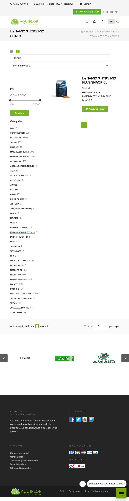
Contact (87, 4)
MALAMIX (14, 218)
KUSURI (13, 213)
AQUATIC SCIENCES (19, 175)
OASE (116, 31)
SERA (12, 241)
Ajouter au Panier (96, 109)
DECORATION (16, 137)
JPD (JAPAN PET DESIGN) (21, 208)
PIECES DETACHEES (19, 260)
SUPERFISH (15, 246)
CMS (61, 491)
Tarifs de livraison (18, 464)
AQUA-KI (14, 171)
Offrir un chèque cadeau (21, 468)
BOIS (12, 128)
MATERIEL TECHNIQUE (20, 156)
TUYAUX (13, 303)
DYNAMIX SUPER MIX (19, 237)
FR (111, 21)
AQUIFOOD (15, 180)
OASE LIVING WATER (91, 92)
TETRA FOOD (15, 251)
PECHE (13, 256)
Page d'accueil (87, 31)
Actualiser (19, 113)
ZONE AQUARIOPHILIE (19, 308)
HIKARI (13, 194)
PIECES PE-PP (16, 270)
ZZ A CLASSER (16, 312)
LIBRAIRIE (14, 147)
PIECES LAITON (16, 265)
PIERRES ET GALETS (18, 279)
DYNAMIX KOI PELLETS (19, 227)
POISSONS (14, 289)
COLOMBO (14, 189)
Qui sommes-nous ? (19, 453)
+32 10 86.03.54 (20, 4)
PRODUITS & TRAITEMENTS (22, 293)
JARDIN (13, 142)
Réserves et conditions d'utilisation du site (88, 491)
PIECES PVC (15, 275)
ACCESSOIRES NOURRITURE (22, 166)
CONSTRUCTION (17, 133)
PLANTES (14, 284)
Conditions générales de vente (24, 460)
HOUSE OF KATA (17, 199)
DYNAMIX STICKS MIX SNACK (22, 232)
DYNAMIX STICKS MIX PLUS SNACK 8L (99, 80)
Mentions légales (18, 456)
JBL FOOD (14, 204)
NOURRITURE (103, 31)
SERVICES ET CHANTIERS (21, 298)
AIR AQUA (25, 358)
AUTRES (13, 185)
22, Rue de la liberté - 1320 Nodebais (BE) (55, 4)
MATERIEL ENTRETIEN (19, 152)
